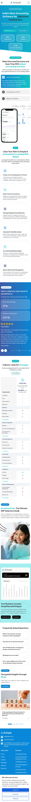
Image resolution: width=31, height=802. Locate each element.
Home (2, 754)
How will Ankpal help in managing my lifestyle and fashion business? (13, 648)
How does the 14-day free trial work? (13, 641)
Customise (15, 794)
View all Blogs (5, 686)
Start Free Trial (5, 617)
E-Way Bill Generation (21, 772)
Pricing (3, 757)
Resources (3, 768)
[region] (15, 788)
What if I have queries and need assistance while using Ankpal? (12, 634)
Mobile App (4, 762)
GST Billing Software (20, 761)
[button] (5, 350)
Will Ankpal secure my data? (11, 655)
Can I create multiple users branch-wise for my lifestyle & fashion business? (14, 662)
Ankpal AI (3, 765)
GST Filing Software (20, 769)
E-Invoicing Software (21, 754)
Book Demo (16, 617)
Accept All (15, 790)
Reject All (15, 798)
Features (3, 759)
